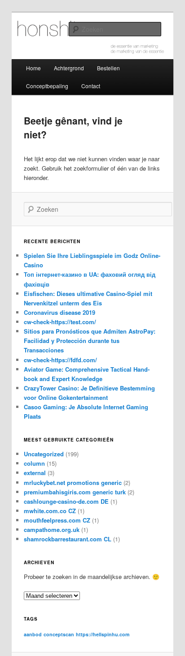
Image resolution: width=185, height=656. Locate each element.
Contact (90, 86)
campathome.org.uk (51, 529)
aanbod (33, 634)
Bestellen (108, 68)
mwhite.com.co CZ (50, 510)
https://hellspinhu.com (102, 634)
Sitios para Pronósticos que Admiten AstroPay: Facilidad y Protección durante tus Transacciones (89, 340)
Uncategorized (44, 454)
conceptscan (59, 634)
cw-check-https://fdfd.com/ (60, 360)
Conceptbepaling (47, 86)
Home (33, 68)
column (34, 463)
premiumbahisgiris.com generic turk (75, 492)
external (35, 472)
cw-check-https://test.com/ (60, 321)
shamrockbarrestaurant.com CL (67, 539)
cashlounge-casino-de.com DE (66, 501)
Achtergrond (69, 68)
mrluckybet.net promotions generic (73, 482)
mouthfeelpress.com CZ (57, 520)
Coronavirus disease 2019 (59, 312)
